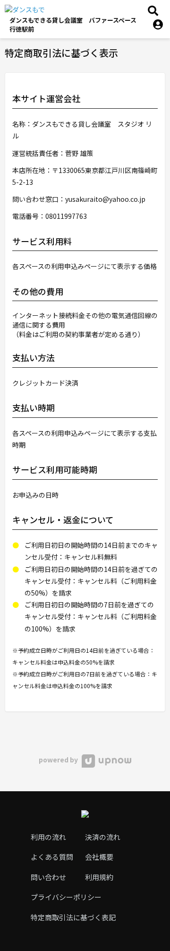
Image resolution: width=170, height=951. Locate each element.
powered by (59, 759)
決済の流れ (102, 837)
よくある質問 (52, 857)
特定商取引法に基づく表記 (73, 917)
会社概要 (99, 857)
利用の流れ (48, 837)
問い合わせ (48, 877)
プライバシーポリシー (66, 897)
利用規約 (99, 877)
